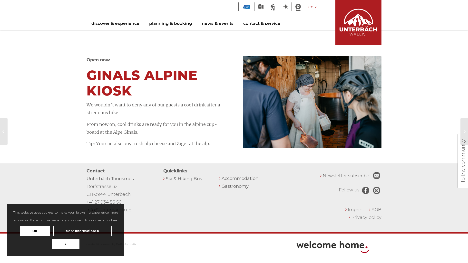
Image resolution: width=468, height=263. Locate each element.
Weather (285, 7)
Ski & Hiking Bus (184, 178)
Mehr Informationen (82, 231)
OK (34, 231)
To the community (463, 161)
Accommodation (240, 178)
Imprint (356, 209)
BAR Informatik (126, 244)
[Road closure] (4, 131)
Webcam (298, 7)
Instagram (376, 190)
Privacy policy (366, 217)
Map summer (260, 7)
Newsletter (376, 175)
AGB (376, 209)
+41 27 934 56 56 (104, 202)
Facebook (365, 190)
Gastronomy (235, 186)
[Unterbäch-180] (312, 102)
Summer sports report (273, 7)
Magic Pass (246, 7)
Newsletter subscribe (346, 175)
